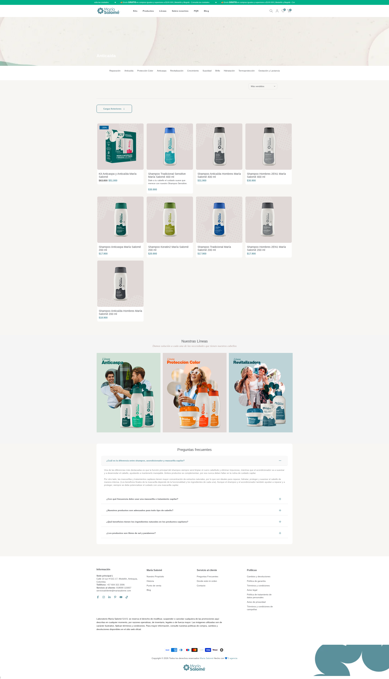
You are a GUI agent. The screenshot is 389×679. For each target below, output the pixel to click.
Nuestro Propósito (155, 576)
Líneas (163, 11)
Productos (148, 11)
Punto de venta (154, 585)
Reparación (114, 70)
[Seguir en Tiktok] (126, 597)
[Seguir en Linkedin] (109, 597)
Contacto (201, 585)
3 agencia (232, 658)
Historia (150, 581)
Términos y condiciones (258, 585)
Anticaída (128, 70)
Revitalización (176, 70)
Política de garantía (256, 581)
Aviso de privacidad (256, 602)
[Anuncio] (146, 2)
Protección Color (145, 70)
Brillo (217, 70)
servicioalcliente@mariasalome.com (113, 590)
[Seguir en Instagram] (103, 597)
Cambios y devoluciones (258, 576)
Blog (206, 11)
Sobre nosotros (180, 11)
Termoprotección (247, 70)
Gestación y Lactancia (269, 70)
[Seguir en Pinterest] (115, 597)
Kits (135, 11)
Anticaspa (161, 70)
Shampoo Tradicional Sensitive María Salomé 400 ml (167, 175)
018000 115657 (123, 587)
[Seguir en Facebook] (97, 597)
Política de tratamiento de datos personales (259, 596)
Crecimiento (193, 70)
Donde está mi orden (207, 581)
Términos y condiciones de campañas (260, 608)
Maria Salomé (206, 658)
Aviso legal (252, 590)
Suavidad (207, 70)
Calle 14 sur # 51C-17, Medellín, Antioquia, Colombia (117, 580)
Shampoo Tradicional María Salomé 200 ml (214, 248)
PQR (196, 11)
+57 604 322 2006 (116, 584)
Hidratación (229, 70)
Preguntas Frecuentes (207, 576)
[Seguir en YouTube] (121, 597)
